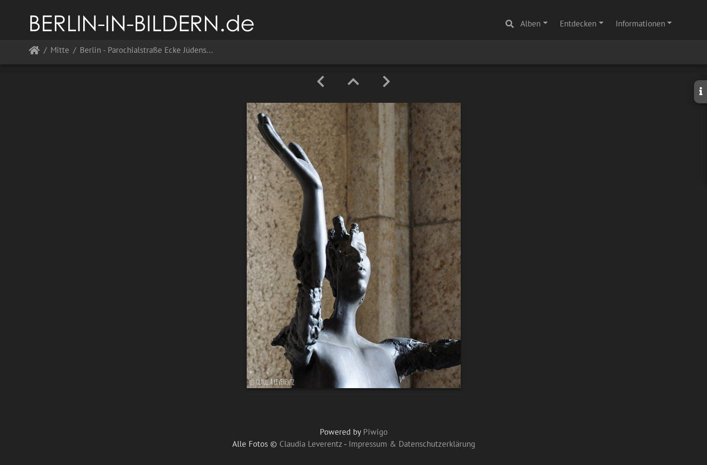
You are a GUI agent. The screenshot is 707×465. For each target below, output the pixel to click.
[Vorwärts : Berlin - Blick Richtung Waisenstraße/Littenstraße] (386, 81)
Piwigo (375, 432)
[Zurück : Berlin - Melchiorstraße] (320, 81)
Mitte (59, 50)
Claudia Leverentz (310, 444)
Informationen (640, 23)
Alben (530, 23)
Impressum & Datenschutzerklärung (412, 444)
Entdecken (578, 23)
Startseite (34, 52)
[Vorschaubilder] (353, 81)
